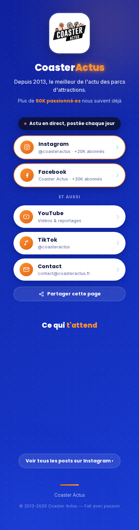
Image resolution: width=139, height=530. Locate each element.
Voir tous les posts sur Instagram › (69, 460)
